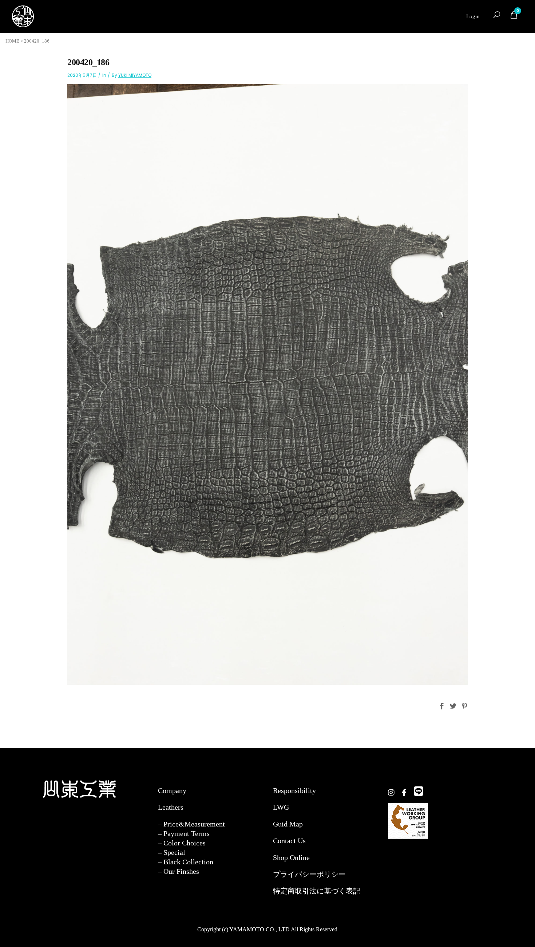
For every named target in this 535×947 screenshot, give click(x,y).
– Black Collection (185, 862)
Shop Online (291, 857)
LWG (281, 807)
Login (473, 16)
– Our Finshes (178, 871)
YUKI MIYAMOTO (134, 75)
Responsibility (294, 790)
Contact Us (289, 841)
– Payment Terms (184, 833)
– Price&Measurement (191, 824)
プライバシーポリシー (309, 874)
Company (172, 790)
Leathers (170, 807)
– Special (171, 852)
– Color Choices (182, 843)
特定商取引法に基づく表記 (316, 891)
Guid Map (288, 824)
